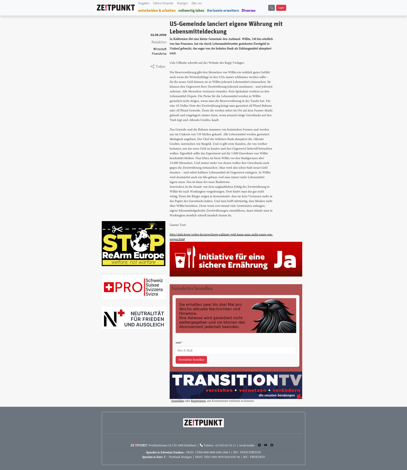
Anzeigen (182, 3)
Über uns (197, 3)
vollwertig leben (191, 11)
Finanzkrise (159, 53)
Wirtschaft (159, 49)
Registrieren (198, 401)
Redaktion (159, 42)
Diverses (248, 11)
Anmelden (177, 401)
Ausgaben (143, 3)
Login (281, 8)
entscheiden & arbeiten (157, 11)
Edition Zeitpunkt (163, 3)
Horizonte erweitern (223, 11)
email (178, 343)
